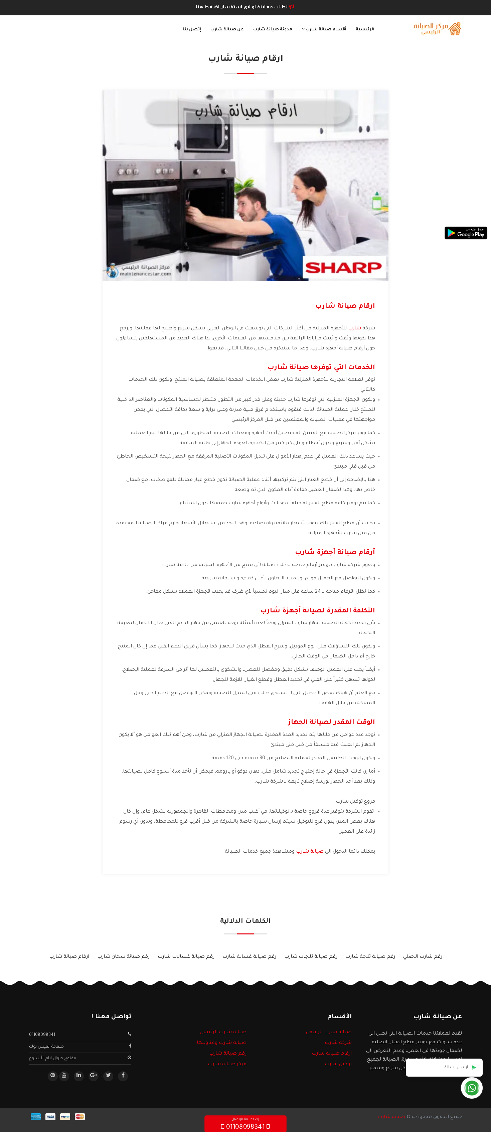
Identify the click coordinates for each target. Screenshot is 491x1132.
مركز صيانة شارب (227, 1064)
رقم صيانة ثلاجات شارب (310, 957)
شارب (354, 328)
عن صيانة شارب (227, 29)
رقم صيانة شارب (228, 1054)
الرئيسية (365, 29)
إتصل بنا (192, 29)
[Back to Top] (7, 1118)
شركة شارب (338, 1043)
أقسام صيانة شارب (325, 29)
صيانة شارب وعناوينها (222, 1043)
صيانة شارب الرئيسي (223, 1032)
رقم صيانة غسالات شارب (186, 957)
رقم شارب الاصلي (422, 957)
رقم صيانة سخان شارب (123, 957)
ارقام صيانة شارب (69, 957)
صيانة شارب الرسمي (329, 1032)
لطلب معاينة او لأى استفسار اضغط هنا (242, 7)
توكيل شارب (338, 1064)
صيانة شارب (310, 852)
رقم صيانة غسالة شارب (249, 957)
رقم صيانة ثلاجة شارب (370, 957)
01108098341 (42, 1035)
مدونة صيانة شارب (272, 29)
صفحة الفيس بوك (46, 1047)
